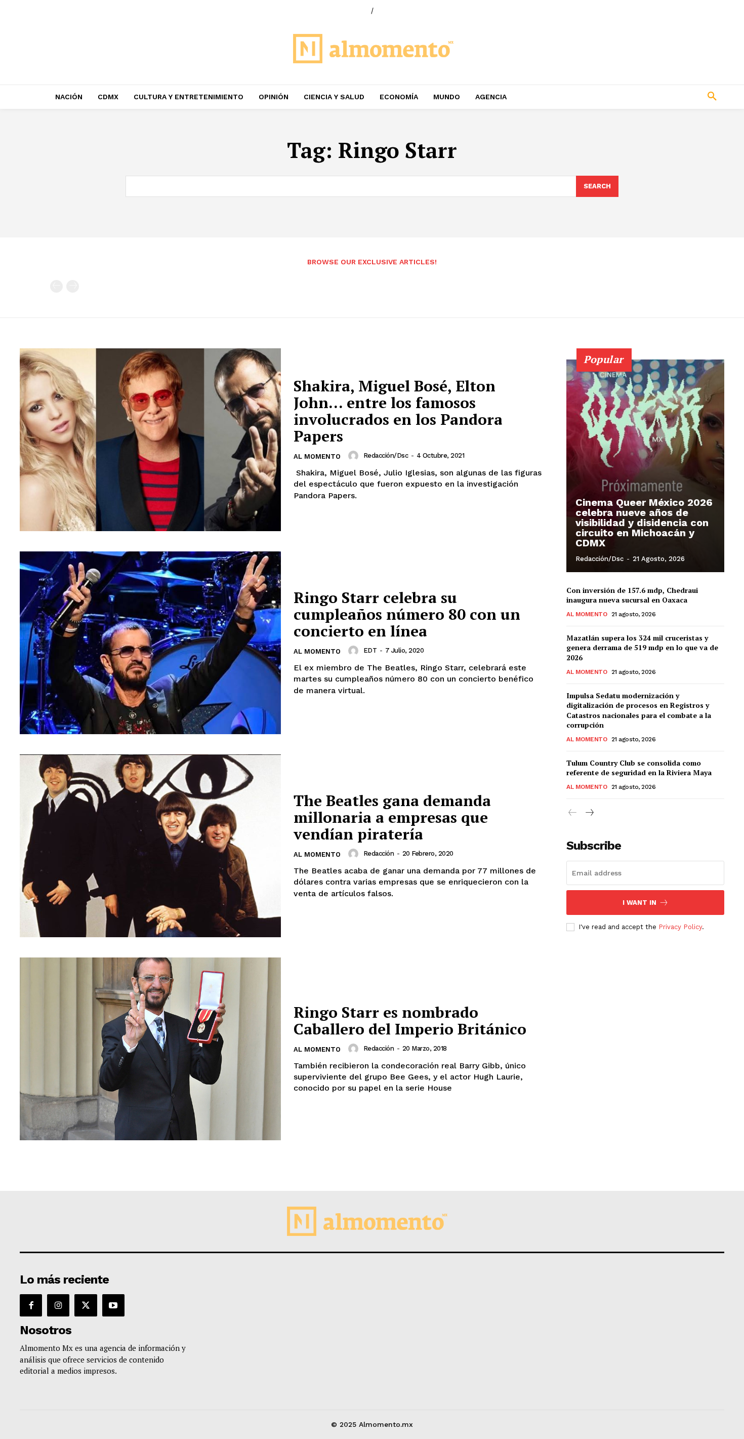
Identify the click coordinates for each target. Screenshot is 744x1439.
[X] (85, 1305)
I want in (639, 902)
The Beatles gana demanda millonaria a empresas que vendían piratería (392, 817)
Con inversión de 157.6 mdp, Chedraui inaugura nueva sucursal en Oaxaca (632, 595)
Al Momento (317, 456)
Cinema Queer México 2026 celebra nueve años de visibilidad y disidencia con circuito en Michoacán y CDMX (644, 522)
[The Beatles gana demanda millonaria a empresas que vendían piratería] (150, 845)
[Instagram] (58, 1305)
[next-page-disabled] (72, 286)
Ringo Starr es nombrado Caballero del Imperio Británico (410, 1020)
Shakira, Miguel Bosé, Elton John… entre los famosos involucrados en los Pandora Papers (398, 411)
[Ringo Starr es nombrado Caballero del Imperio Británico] (150, 1048)
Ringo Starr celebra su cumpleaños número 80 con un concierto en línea (407, 614)
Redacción (378, 853)
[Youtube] (113, 1305)
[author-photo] (354, 456)
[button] (645, 97)
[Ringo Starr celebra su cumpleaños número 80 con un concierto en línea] (150, 642)
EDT (370, 650)
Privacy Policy (680, 927)
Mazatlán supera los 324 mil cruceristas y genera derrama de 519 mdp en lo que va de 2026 (642, 647)
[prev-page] (56, 286)
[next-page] (589, 813)
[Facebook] (31, 1305)
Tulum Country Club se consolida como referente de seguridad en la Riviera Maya (639, 768)
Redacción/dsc (385, 455)
